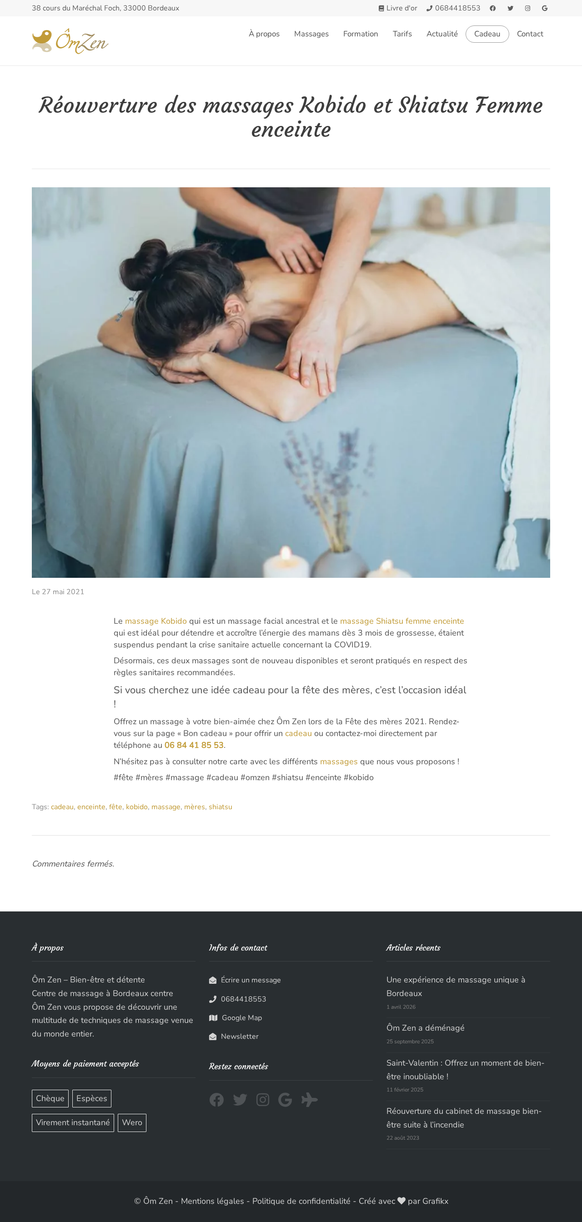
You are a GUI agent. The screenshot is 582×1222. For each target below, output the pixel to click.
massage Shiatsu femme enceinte (402, 621)
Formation (360, 34)
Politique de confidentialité (301, 1201)
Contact (530, 34)
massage (166, 807)
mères (194, 807)
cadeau (298, 733)
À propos (264, 34)
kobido (137, 807)
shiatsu (220, 807)
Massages (311, 34)
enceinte (91, 807)
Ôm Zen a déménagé (425, 1027)
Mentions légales (212, 1201)
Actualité (442, 34)
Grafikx (435, 1201)
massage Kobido (156, 621)
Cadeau (487, 34)
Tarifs (402, 34)
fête (115, 807)
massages (339, 761)
